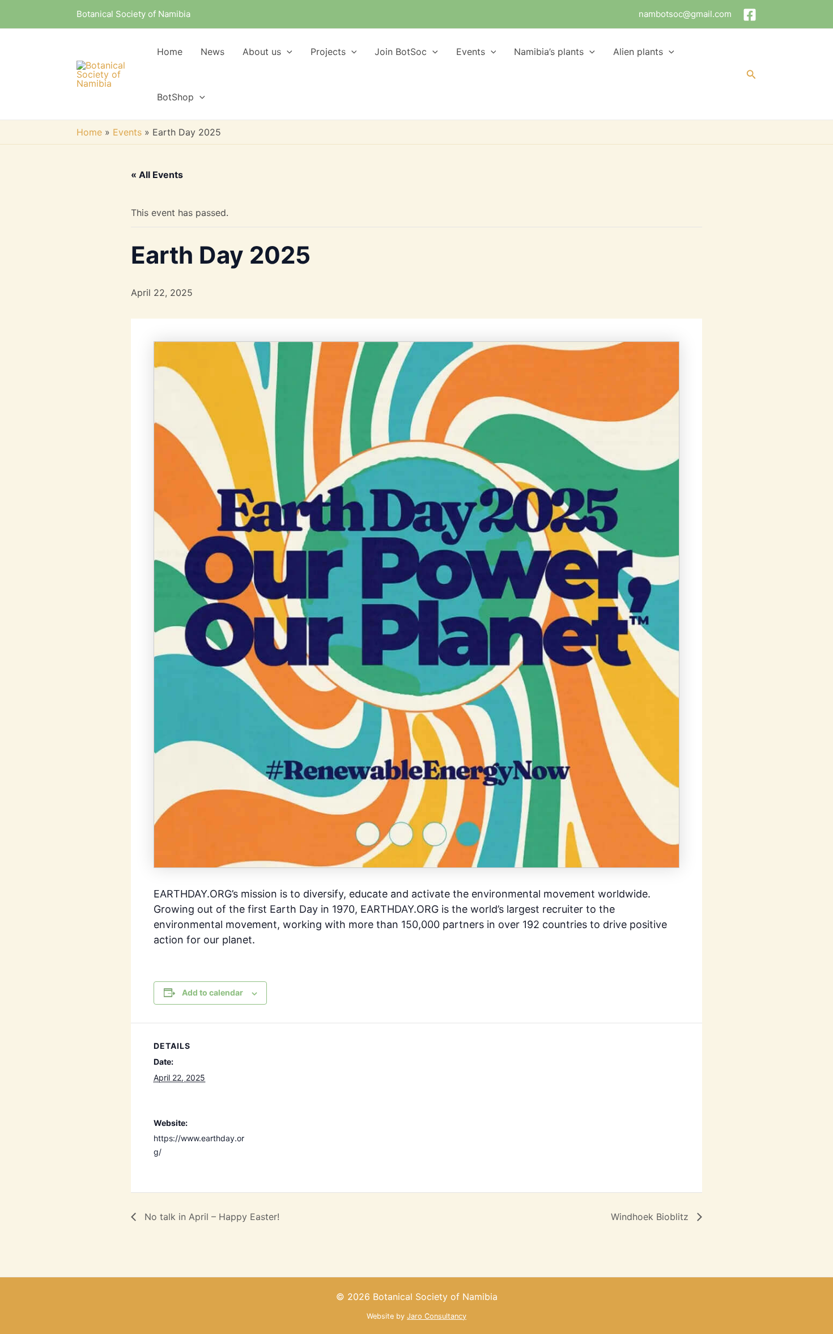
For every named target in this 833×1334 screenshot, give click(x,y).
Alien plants (638, 51)
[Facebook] (749, 15)
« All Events (157, 174)
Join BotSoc (401, 51)
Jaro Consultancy (436, 1316)
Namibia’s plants (549, 51)
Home (169, 51)
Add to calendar (212, 992)
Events (470, 51)
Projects (328, 51)
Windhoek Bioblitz (651, 1216)
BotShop (175, 97)
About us (262, 51)
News (212, 51)
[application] (286, 51)
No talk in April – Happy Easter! (210, 1216)
